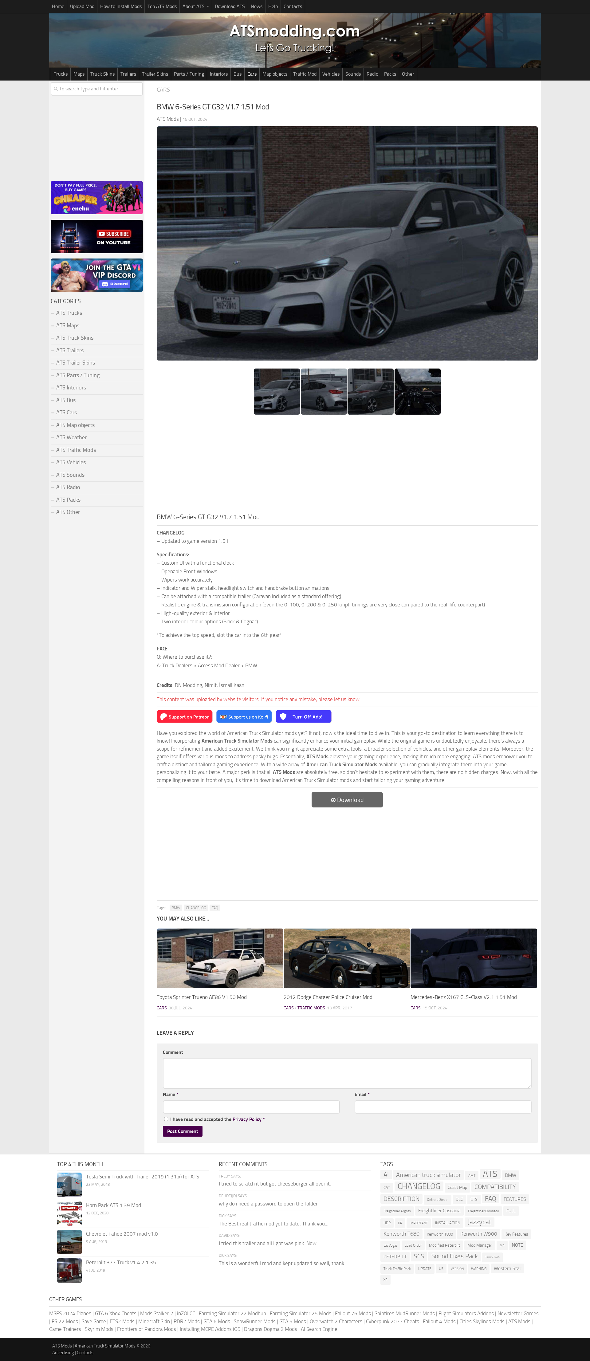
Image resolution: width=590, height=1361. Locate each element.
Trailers (128, 74)
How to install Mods (121, 6)
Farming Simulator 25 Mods (300, 1313)
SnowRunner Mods (255, 1321)
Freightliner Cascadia (439, 1210)
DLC (459, 1199)
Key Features (516, 1234)
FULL (511, 1210)
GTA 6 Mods (216, 1321)
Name (171, 1094)
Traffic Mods (311, 1008)
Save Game (94, 1321)
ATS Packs (68, 499)
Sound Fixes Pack (454, 1256)
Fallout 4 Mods (439, 1321)
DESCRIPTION (401, 1198)
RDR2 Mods (187, 1321)
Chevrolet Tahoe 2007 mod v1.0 (122, 1234)
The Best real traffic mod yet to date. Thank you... (273, 1224)
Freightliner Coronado (483, 1211)
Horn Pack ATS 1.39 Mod (113, 1205)
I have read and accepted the (217, 1119)
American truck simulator (428, 1174)
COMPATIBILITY (495, 1186)
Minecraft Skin (154, 1321)
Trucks (61, 74)
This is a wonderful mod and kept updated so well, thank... (283, 1263)
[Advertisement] (347, 466)
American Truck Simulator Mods (105, 1346)
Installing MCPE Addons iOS (210, 1329)
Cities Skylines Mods (482, 1321)
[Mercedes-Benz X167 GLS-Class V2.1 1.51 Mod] (474, 958)
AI (386, 1174)
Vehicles (331, 74)
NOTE (517, 1245)
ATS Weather (71, 437)
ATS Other (68, 512)
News (256, 6)
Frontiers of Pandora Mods (146, 1329)
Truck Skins (102, 74)
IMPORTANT (419, 1223)
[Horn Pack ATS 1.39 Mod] (69, 1213)
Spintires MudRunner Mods (405, 1313)
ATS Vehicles (71, 462)
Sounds (353, 74)
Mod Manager (479, 1245)
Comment (173, 1052)
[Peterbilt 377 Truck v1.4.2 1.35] (69, 1270)
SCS (419, 1256)
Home (58, 6)
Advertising (63, 1352)
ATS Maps (67, 325)
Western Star (507, 1268)
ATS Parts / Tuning (78, 375)
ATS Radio (68, 487)
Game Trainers (65, 1329)
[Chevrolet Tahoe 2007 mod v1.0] (69, 1242)
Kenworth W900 (478, 1234)
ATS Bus (66, 400)
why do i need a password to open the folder (268, 1204)
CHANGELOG (196, 908)
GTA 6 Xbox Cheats (115, 1313)
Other (408, 74)
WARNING (478, 1269)
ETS (474, 1199)
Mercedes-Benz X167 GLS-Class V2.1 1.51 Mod (464, 997)
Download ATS (230, 6)
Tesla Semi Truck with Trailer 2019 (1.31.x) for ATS (142, 1177)
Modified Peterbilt (444, 1245)
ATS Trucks (69, 313)
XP (385, 1280)
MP (502, 1246)
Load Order (413, 1245)
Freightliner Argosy (397, 1211)
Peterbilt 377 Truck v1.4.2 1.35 (121, 1262)
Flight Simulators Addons (466, 1313)
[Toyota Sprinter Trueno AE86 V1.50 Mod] (220, 958)
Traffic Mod (305, 74)
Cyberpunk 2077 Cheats (392, 1321)
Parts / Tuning (189, 74)
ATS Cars (66, 412)
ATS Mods (519, 1321)
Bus (238, 74)
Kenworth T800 (440, 1234)
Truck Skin (492, 1257)
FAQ (215, 908)
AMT (471, 1175)
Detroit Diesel (437, 1199)
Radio (372, 74)
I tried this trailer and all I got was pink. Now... (269, 1243)
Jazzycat (479, 1222)
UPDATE (424, 1269)
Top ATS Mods (162, 6)
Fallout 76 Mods (353, 1313)
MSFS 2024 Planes (70, 1313)
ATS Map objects (75, 425)
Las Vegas (390, 1246)
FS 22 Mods (65, 1321)
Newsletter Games (518, 1313)
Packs (390, 74)
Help (273, 6)
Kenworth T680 (401, 1234)
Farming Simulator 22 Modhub (232, 1313)
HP (400, 1223)
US (441, 1268)
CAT (387, 1187)
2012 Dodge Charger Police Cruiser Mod (328, 997)
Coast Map (457, 1187)
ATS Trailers (70, 350)
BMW (176, 908)
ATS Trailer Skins (75, 362)
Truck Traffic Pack (397, 1269)
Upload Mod (82, 6)
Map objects (274, 74)
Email (362, 1094)
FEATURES (515, 1199)
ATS (490, 1174)
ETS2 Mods (122, 1321)
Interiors (219, 74)
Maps (79, 74)
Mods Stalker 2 (156, 1313)
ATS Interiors (71, 387)
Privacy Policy (247, 1119)
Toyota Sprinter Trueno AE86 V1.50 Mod (202, 997)
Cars (252, 74)
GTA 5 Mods (292, 1321)
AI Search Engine (319, 1329)
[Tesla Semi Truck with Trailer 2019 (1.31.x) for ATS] (69, 1185)
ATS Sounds (70, 474)
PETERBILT (395, 1257)
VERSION (457, 1269)
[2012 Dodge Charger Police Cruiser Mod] (347, 958)
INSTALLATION (447, 1223)
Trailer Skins (155, 74)
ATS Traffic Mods (76, 450)
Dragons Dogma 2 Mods (270, 1329)
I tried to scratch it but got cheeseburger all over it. (275, 1184)
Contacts (293, 6)
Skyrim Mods (99, 1329)
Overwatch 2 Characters (336, 1321)
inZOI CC (186, 1313)
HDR (387, 1223)
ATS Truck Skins (74, 337)
